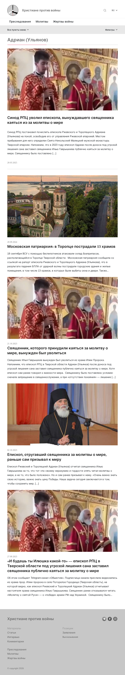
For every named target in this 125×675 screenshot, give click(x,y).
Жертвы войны (63, 21)
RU (113, 10)
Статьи (11, 632)
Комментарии (15, 641)
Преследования (20, 21)
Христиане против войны (41, 10)
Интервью (13, 636)
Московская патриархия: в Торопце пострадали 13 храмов (61, 246)
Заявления (68, 632)
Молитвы (42, 21)
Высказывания (70, 637)
